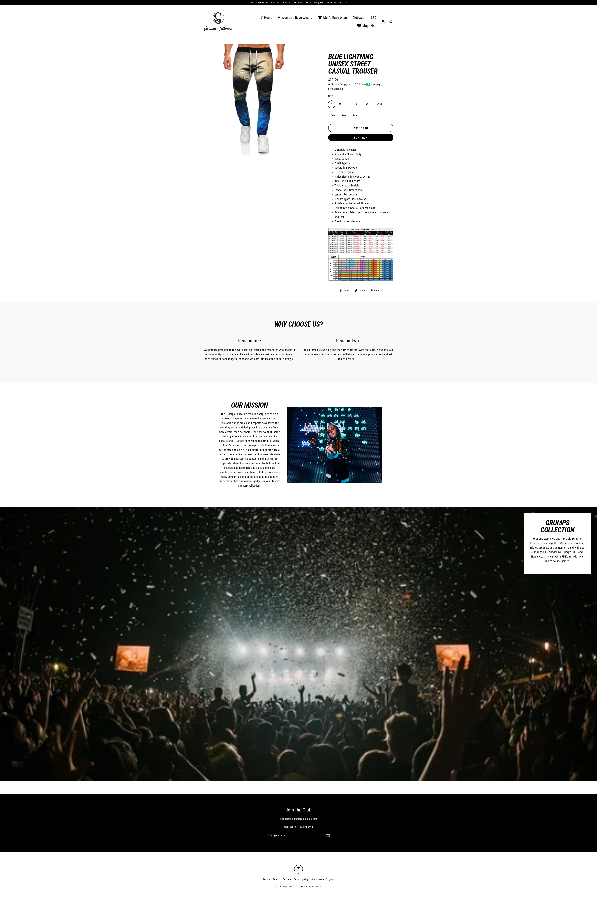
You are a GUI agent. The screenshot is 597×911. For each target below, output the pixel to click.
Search (266, 879)
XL (357, 104)
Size (330, 96)
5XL (344, 114)
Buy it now (361, 137)
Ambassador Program (323, 879)
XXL (368, 104)
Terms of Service (282, 879)
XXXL (380, 104)
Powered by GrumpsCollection (310, 887)
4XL (333, 114)
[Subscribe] (327, 835)
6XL (355, 114)
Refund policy (301, 879)
